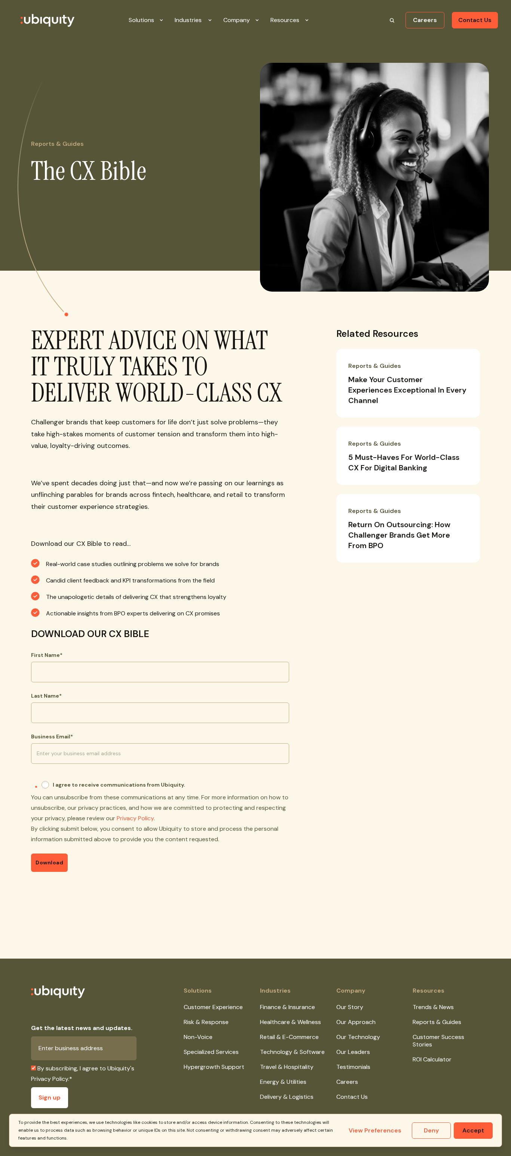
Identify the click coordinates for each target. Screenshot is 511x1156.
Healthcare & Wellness (290, 1022)
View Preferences (375, 1130)
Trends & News (433, 1007)
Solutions (198, 990)
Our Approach (356, 1022)
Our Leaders (353, 1052)
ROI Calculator (432, 1059)
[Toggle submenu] (167, 20)
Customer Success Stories (438, 1040)
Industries (275, 990)
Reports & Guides (437, 1022)
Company (350, 990)
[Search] (392, 20)
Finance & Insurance (287, 1007)
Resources (428, 990)
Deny (431, 1130)
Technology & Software (292, 1052)
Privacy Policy (135, 818)
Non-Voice (198, 1037)
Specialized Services (211, 1052)
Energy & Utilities (283, 1082)
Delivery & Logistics (286, 1097)
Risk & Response (206, 1022)
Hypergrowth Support (214, 1067)
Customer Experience (213, 1007)
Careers (425, 20)
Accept (473, 1130)
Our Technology (358, 1037)
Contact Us (475, 20)
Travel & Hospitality (286, 1067)
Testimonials (353, 1067)
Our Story (349, 1007)
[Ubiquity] (38, 20)
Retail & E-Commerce (289, 1037)
